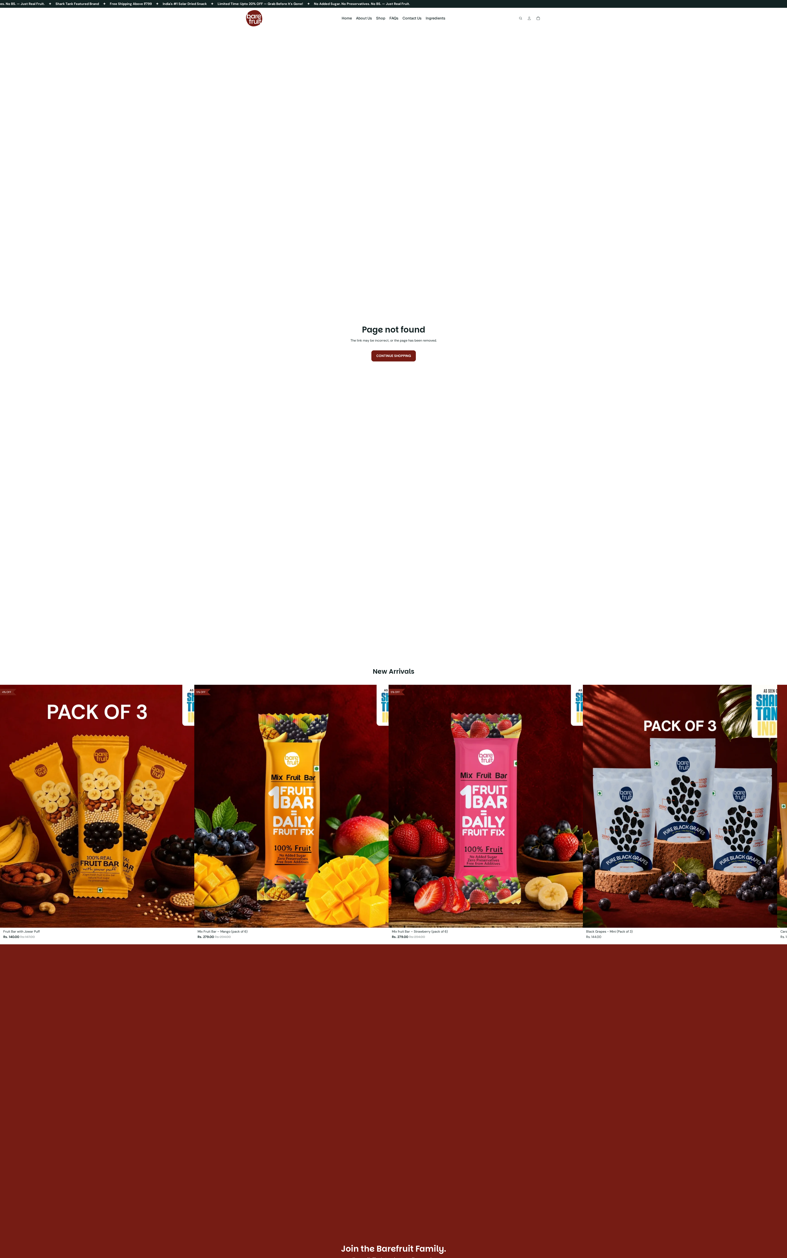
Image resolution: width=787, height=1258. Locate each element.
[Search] (520, 18)
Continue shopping (393, 356)
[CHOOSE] (188, 921)
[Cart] (538, 18)
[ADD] (770, 921)
